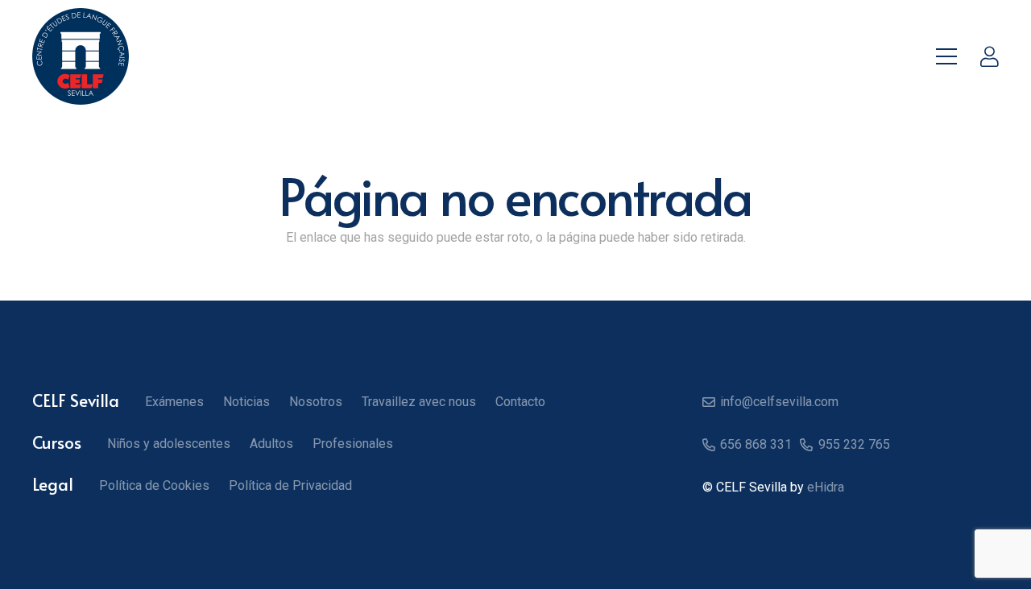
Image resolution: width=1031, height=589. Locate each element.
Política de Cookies (154, 485)
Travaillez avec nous (419, 401)
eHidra (825, 487)
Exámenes (174, 401)
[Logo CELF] (80, 56)
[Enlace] (989, 56)
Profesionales (353, 443)
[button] (946, 56)
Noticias (246, 401)
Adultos (271, 443)
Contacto (520, 401)
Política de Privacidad (290, 485)
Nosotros (315, 401)
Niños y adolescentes (168, 443)
